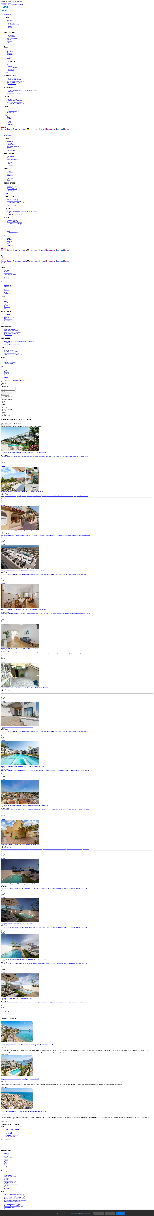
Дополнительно (5, 394)
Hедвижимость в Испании (14, 82)
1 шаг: (8, 109)
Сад (3, 402)
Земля (5, 1167)
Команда (9, 119)
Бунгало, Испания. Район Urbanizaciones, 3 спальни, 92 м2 (17, 727)
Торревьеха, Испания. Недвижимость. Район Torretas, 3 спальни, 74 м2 (20, 844)
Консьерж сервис (11, 112)
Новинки (9, 66)
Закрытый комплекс (12, 38)
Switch (18, 1)
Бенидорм (10, 27)
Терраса (4, 398)
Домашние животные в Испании (13, 1201)
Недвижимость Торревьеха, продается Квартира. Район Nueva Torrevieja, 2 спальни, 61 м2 (25, 805)
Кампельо (6, 1188)
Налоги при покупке (12, 78)
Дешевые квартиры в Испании (15, 81)
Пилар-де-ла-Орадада (10, 1181)
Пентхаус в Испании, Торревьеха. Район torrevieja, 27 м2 (16, 923)
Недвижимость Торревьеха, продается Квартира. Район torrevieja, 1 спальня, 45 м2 (23, 959)
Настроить (110, 1213)
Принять (120, 1213)
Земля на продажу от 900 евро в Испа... (14, 1204)
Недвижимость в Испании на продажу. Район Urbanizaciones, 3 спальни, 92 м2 (22, 570)
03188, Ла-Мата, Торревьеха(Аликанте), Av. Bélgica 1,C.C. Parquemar (12, 1131)
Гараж (5, 1166)
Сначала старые (37, 426)
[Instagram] (4, 1142)
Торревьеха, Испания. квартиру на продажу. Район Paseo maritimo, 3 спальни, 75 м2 (23, 609)
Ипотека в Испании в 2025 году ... (13, 1206)
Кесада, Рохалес (11, 29)
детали (3, 466)
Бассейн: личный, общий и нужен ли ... (14, 1197)
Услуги (6, 72)
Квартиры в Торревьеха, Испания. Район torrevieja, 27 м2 (16, 998)
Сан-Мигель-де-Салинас (10, 1184)
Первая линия (11, 36)
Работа (9, 3)
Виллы (9, 55)
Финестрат (7, 1186)
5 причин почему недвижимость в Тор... (15, 1196)
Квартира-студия (8, 1157)
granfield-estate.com (10, 1136)
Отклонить (98, 1213)
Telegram (20, 4)
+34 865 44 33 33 (6, 380)
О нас (5, 115)
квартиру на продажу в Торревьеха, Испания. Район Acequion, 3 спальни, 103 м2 (23, 491)
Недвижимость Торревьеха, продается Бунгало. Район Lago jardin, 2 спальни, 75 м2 (23, 452)
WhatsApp (14, 4)
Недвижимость (8, 14)
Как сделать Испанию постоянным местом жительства (22, 90)
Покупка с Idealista (12, 99)
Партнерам (4, 3)
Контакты (9, 118)
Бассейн (9, 39)
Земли (8, 58)
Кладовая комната (7, 399)
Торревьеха (10, 20)
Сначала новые (5, 425)
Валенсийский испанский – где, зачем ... (15, 1198)
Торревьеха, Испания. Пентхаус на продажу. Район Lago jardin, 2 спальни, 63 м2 (23, 766)
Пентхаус (6, 1159)
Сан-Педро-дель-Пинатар (11, 1182)
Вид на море (10, 35)
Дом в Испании (11, 84)
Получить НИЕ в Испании (14, 100)
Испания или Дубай (9, 1207)
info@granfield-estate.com (11, 1135)
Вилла (5, 1163)
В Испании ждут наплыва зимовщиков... (15, 1200)
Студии (9, 50)
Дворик (4, 412)
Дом (5, 1162)
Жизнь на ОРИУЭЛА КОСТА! (12, 1203)
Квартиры (10, 51)
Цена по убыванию (18, 426)
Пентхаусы (10, 57)
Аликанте (9, 26)
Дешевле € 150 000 (12, 67)
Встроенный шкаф (7, 409)
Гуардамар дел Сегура (10, 1176)
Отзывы (9, 121)
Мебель (4, 404)
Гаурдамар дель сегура (13, 24)
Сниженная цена (11, 65)
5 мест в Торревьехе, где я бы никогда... (14, 1194)
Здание (6, 1160)
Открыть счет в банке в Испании (16, 103)
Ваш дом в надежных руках (14, 102)
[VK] (4, 1147)
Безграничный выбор (13, 111)
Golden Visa (10, 91)
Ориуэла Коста (11, 23)
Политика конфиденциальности (80, 1213)
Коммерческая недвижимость (12, 1164)
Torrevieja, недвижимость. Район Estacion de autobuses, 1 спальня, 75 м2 (20, 648)
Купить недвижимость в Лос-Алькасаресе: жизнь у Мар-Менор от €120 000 (27, 1045)
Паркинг (9, 41)
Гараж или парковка (7, 406)
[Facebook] (4, 1144)
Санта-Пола (7, 1185)
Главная (3, 262)
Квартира (6, 1153)
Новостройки (10, 70)
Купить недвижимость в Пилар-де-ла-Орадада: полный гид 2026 (23, 1111)
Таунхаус (6, 1154)
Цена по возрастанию (6, 426)
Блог (5, 114)
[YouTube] (4, 1145)
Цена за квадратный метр (14, 79)
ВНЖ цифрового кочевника (14, 93)
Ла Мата (9, 22)
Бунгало (9, 53)
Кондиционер (11, 44)
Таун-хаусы (10, 54)
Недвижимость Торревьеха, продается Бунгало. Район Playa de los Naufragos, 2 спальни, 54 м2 (26, 687)
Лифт (8, 42)
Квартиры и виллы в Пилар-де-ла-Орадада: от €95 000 (20, 1079)
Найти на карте (11, 69)
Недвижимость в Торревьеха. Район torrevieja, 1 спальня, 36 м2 (18, 884)
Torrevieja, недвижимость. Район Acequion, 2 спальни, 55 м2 (17, 531)
